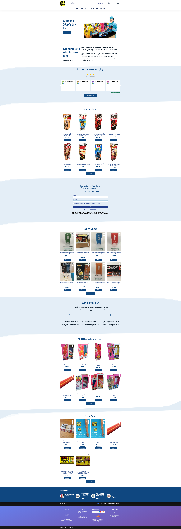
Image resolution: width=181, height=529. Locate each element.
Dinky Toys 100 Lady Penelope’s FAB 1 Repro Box (116, 495)
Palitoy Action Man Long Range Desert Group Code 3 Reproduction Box (67, 134)
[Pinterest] (66, 503)
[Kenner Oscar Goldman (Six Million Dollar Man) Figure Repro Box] (114, 381)
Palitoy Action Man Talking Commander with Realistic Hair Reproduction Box (98, 134)
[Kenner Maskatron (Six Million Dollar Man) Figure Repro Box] (114, 351)
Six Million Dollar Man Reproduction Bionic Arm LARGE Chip (82, 441)
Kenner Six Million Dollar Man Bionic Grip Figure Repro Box (83, 363)
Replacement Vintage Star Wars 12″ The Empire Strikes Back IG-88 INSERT (98, 284)
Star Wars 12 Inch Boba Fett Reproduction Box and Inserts (83, 283)
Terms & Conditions (114, 519)
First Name (74, 195)
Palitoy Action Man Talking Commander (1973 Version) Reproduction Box (114, 164)
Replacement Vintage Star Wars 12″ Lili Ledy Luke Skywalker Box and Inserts (67, 284)
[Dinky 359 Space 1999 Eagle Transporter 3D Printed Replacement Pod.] (67, 428)
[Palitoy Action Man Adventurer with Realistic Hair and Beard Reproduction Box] (83, 121)
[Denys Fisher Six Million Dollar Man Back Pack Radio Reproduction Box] (83, 381)
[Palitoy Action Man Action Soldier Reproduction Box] (67, 152)
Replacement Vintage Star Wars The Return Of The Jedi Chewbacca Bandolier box (114, 284)
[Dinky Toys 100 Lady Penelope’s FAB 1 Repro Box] (109, 496)
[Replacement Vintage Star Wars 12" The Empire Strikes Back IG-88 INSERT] (98, 271)
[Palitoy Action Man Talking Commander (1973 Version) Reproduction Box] (114, 152)
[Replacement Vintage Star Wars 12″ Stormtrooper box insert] (114, 241)
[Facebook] (60, 503)
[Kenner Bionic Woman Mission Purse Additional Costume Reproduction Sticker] (67, 460)
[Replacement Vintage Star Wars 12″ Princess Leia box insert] (98, 241)
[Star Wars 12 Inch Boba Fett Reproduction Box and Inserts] (83, 271)
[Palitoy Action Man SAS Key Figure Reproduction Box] (98, 152)
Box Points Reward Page (114, 515)
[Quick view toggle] (73, 116)
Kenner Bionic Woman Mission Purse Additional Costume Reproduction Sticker (67, 472)
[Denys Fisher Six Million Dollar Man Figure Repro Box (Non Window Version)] (98, 351)
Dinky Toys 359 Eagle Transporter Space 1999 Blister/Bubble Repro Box (100, 495)
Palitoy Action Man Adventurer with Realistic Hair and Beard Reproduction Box (82, 134)
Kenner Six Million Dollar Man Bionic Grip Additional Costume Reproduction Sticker (82, 472)
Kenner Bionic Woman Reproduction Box (98, 393)
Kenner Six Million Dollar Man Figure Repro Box (67, 363)
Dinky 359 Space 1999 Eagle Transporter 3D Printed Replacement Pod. (67, 441)
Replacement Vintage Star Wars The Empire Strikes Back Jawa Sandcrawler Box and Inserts (82, 254)
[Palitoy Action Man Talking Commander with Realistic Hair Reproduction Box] (98, 121)
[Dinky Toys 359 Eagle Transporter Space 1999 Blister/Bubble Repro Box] (93, 496)
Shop (82, 8)
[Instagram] (64, 503)
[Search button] (108, 3)
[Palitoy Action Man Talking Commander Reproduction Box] (114, 121)
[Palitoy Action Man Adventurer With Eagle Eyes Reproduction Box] (83, 152)
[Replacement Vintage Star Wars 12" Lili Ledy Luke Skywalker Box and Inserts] (67, 271)
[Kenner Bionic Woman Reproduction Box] (98, 381)
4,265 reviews (92, 76)
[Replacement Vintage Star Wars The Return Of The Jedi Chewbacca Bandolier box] (114, 271)
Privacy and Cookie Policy (114, 517)
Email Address (75, 199)
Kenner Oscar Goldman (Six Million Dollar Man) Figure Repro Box (113, 394)
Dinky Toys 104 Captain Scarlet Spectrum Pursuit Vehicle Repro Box (85, 495)
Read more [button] (93, 89)
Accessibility (114, 516)
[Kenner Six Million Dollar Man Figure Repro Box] (67, 351)
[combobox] (85, 3)
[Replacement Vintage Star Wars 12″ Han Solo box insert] (67, 241)
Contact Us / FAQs (94, 8)
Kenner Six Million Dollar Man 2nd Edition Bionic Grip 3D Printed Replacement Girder (67, 394)
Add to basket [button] (67, 140)
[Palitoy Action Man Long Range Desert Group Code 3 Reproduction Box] (67, 121)
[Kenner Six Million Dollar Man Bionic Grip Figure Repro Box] (83, 351)
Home (77, 8)
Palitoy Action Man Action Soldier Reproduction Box (67, 164)
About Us (86, 8)
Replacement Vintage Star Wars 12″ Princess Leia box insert (98, 253)
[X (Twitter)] (62, 503)
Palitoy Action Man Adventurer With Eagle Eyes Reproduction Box (83, 164)
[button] (120, 85)
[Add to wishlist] (73, 114)
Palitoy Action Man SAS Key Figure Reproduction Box (98, 164)
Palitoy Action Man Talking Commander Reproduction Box (113, 133)
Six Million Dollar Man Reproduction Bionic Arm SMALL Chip (98, 441)
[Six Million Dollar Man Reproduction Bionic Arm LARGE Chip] (83, 428)
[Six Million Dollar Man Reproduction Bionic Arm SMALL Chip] (98, 428)
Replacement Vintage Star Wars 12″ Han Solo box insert (67, 253)
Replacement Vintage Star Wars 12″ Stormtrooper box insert (114, 253)
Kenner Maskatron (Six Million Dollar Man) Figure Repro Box (114, 363)
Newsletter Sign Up (114, 514)
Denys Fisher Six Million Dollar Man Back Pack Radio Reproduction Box (83, 394)
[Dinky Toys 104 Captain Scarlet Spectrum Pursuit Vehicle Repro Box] (78, 496)
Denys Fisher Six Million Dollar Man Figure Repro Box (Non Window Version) (98, 364)
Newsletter (102, 8)
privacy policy (93, 209)
